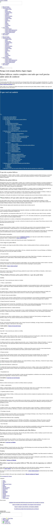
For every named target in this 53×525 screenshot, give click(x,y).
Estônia (9, 152)
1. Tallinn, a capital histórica (17, 154)
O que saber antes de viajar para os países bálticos (15, 119)
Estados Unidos (8, 18)
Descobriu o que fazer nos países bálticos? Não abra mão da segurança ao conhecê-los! (24, 168)
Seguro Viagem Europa (10, 32)
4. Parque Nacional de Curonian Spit (19, 137)
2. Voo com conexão (15, 127)
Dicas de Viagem (8, 16)
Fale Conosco (5, 34)
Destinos (7, 14)
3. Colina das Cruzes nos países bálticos (20, 136)
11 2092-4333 (7, 522)
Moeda (8, 122)
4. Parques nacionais (15, 147)
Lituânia (9, 132)
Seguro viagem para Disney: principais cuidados (26, 506)
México (6, 23)
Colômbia (7, 13)
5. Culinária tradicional (16, 138)
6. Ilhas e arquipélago (15, 160)
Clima (8, 120)
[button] (3, 511)
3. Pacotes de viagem (15, 128)
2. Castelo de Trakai (15, 134)
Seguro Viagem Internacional (11, 30)
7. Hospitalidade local (16, 151)
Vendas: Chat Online (8, 518)
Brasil (6, 10)
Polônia (9, 164)
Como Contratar (6, 33)
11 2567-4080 (5, 520)
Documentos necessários (12, 123)
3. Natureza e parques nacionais (18, 156)
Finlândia (9, 167)
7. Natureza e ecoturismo (16, 141)
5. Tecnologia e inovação (16, 159)
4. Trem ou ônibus (15, 129)
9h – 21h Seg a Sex (7, 523)
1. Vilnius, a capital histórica (17, 133)
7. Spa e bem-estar (15, 162)
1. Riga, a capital (14, 143)
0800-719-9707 (6, 519)
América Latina (8, 9)
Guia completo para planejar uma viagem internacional (26, 504)
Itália (6, 21)
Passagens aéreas (8, 12)
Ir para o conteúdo (3, 0)
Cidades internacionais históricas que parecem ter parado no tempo (26, 502)
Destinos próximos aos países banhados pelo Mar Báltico (17, 163)
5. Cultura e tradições (15, 149)
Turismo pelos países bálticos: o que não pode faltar (15, 131)
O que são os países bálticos (10, 116)
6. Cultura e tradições (15, 140)
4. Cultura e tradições (15, 158)
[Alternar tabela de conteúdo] (1, 114)
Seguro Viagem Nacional (10, 31)
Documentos (7, 17)
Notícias (7, 24)
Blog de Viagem (6, 6)
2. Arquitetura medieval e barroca (18, 155)
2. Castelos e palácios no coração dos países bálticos (23, 145)
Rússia (8, 165)
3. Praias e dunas (14, 146)
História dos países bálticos (10, 118)
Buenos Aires (8, 11)
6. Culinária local (14, 150)
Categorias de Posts (7, 7)
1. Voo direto (13, 125)
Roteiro (6, 26)
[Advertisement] (26, 104)
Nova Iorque (7, 25)
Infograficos (7, 20)
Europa (6, 19)
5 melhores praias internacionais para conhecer (26, 509)
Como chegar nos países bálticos (14, 124)
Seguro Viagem (6, 27)
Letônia (9, 142)
